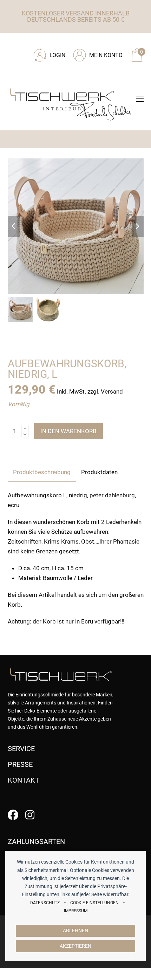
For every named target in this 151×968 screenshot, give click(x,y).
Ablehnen (75, 931)
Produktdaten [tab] (99, 472)
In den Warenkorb (68, 431)
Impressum (75, 910)
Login (57, 55)
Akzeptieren (75, 946)
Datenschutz (45, 902)
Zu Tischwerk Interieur (55, 43)
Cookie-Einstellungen (94, 902)
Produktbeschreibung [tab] (42, 472)
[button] (140, 99)
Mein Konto (106, 55)
